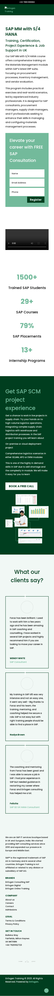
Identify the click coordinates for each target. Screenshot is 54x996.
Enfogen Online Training (17, 888)
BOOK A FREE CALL (21, 486)
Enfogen (33, 981)
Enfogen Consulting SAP (17, 882)
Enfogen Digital (13, 885)
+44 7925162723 (13, 945)
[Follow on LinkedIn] (46, 990)
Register (36, 200)
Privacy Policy (12, 924)
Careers (9, 903)
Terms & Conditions (15, 920)
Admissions (11, 909)
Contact (9, 906)
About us (10, 899)
